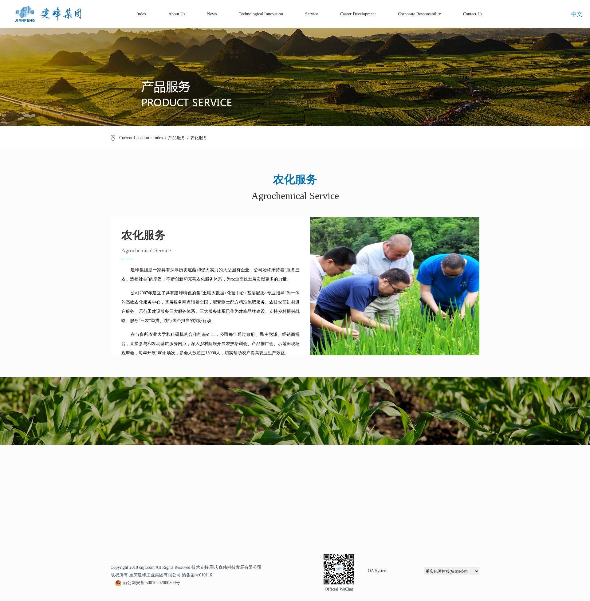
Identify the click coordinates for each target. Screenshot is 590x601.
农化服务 (198, 138)
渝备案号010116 (197, 575)
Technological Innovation (261, 13)
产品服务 (176, 138)
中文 (576, 14)
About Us (176, 13)
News (212, 13)
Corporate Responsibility (419, 13)
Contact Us (472, 13)
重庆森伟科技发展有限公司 (236, 567)
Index (141, 13)
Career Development (358, 13)
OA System (377, 570)
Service (311, 13)
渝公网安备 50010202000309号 (151, 582)
